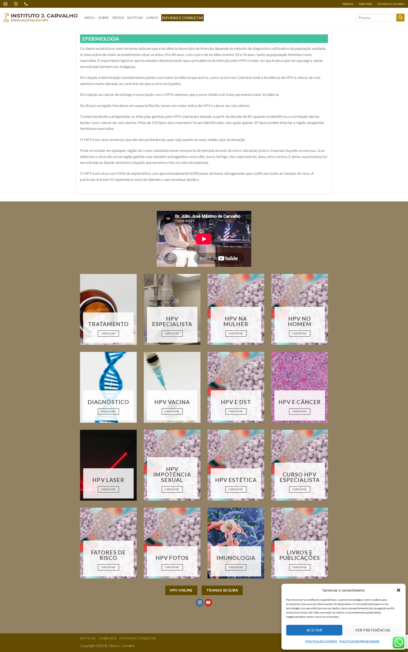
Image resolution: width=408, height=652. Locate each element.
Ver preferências (372, 630)
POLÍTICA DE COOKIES (321, 641)
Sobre (103, 18)
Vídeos (118, 18)
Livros (152, 18)
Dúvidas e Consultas (390, 4)
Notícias (348, 4)
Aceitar (314, 630)
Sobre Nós (365, 4)
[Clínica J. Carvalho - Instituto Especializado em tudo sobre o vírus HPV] (40, 17)
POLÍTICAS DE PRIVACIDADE (359, 641)
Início (90, 18)
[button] (398, 590)
